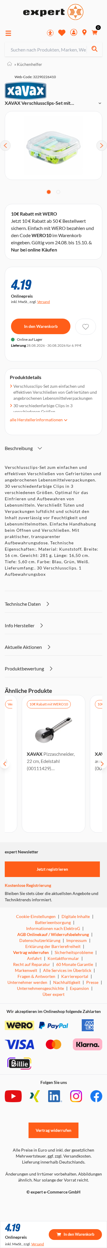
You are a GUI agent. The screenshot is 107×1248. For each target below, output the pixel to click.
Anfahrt (34, 958)
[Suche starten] (94, 49)
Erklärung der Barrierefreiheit (53, 946)
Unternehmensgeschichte (40, 988)
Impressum (76, 940)
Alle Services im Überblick (67, 970)
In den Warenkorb (41, 326)
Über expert (53, 994)
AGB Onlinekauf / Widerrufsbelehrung (53, 934)
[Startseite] (9, 64)
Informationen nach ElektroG (53, 928)
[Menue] (8, 33)
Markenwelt (26, 970)
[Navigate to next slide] (102, 764)
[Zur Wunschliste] (61, 32)
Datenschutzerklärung (39, 940)
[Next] (101, 145)
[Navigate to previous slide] (5, 764)
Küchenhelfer (28, 64)
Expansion (79, 988)
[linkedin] (55, 1096)
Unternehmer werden (27, 982)
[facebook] (96, 1096)
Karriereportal (74, 976)
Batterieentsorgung (53, 922)
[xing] (35, 1096)
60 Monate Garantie (74, 964)
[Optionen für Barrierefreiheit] (50, 33)
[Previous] (5, 145)
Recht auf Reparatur (31, 964)
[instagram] (76, 1096)
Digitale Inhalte (76, 916)
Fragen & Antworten (36, 976)
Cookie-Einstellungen (36, 916)
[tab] (49, 192)
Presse (92, 982)
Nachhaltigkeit (66, 982)
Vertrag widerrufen (31, 952)
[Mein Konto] (73, 33)
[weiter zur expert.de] (28, 1204)
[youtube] (13, 1096)
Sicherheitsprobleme (74, 952)
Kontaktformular (63, 958)
